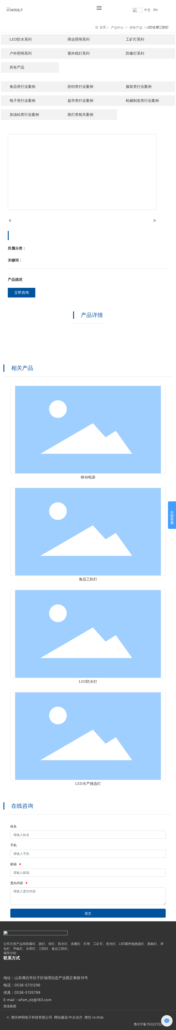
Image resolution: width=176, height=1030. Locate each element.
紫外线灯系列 (79, 53)
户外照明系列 (21, 53)
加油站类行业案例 (24, 115)
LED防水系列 (21, 39)
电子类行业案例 (22, 101)
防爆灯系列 (135, 53)
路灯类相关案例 (80, 115)
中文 (147, 10)
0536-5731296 (27, 985)
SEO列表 (98, 1017)
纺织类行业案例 (80, 87)
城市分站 (9, 953)
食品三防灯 (88, 579)
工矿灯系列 (135, 39)
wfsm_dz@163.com (35, 999)
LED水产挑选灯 (88, 784)
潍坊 (87, 1017)
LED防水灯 (88, 681)
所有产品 (135, 27)
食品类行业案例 (22, 87)
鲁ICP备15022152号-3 (151, 1024)
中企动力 (75, 1017)
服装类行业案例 (138, 87)
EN (155, 10)
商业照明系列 (79, 39)
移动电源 (88, 477)
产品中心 (117, 27)
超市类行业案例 (80, 101)
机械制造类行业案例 (142, 101)
